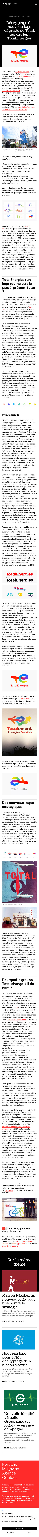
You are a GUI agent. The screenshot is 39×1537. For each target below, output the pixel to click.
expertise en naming (10, 1246)
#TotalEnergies (25, 76)
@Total (24, 74)
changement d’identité (11, 90)
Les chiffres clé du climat (16, 1019)
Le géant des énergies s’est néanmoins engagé (17, 1126)
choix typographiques (20, 1244)
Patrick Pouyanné (22, 71)
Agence (9, 1473)
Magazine (10, 1468)
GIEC (16, 1008)
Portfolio (9, 1464)
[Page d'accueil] (9, 3)
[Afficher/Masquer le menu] (36, 4)
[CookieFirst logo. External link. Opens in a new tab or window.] (2, 1511)
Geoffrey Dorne (24, 699)
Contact (9, 1477)
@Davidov (9, 1190)
